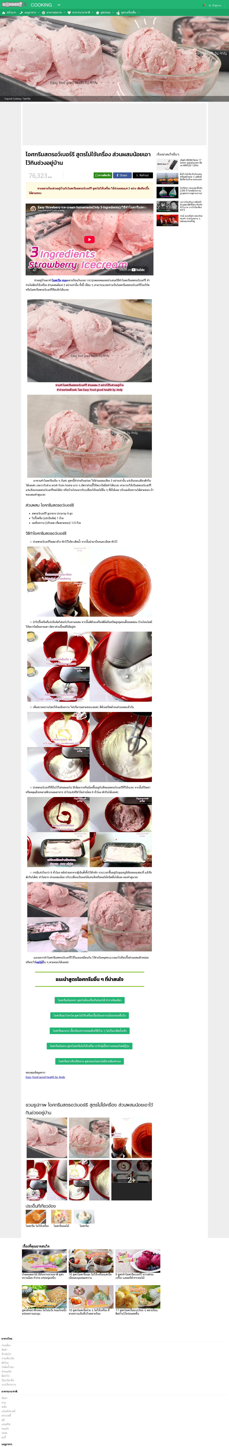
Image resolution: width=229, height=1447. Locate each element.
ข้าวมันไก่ (6, 1354)
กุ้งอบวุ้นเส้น (8, 1380)
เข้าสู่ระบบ (216, 5)
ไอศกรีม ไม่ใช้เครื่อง (37, 1226)
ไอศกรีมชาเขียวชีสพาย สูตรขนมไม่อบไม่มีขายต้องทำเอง (89, 1061)
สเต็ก (4, 1406)
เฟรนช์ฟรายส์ (8, 1411)
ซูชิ (3, 1419)
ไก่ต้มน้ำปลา (8, 1367)
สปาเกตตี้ (6, 1415)
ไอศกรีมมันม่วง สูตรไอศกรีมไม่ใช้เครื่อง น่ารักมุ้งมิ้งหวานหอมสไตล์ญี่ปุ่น (89, 1046)
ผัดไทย (5, 1362)
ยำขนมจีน (7, 1371)
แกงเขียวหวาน (9, 1384)
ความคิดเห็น (105, 175)
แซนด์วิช (6, 1424)
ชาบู (4, 1402)
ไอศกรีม (84, 1226)
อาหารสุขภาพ (54, 12)
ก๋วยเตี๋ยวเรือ (8, 1358)
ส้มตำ (4, 1349)
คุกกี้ (4, 1437)
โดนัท (4, 1433)
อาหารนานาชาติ (81, 12)
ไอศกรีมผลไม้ (61, 1226)
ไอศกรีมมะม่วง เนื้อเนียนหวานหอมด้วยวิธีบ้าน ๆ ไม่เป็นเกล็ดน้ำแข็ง (89, 1030)
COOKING (41, 5)
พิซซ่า (4, 1398)
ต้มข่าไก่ (6, 1375)
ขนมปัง (5, 1428)
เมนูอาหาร (30, 12)
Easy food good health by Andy (45, 1077)
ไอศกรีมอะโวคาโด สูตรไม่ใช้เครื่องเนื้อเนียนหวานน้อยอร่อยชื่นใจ (89, 1015)
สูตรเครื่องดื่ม (128, 12)
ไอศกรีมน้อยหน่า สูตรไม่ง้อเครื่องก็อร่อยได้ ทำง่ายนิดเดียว (90, 1000)
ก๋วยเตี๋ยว (6, 1345)
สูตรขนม (105, 12)
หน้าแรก (11, 12)
